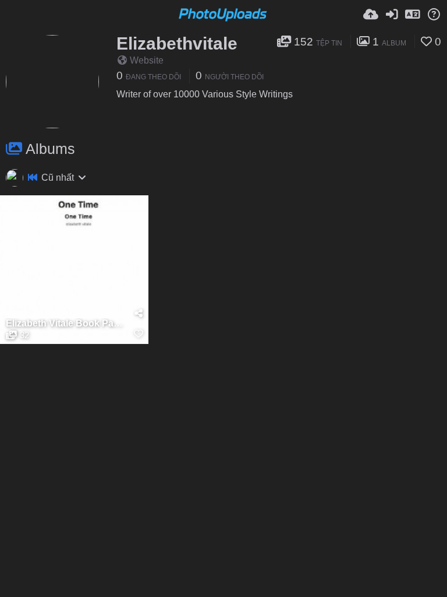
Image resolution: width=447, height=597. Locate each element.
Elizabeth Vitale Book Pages (67, 323)
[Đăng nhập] (391, 14)
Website (147, 60)
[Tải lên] (370, 14)
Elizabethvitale (176, 43)
